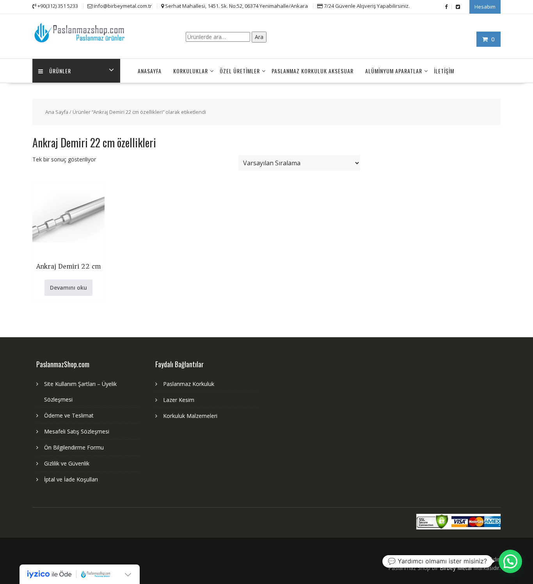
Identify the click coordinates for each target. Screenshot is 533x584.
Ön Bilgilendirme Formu (74, 447)
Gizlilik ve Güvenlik (66, 463)
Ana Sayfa (56, 111)
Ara (259, 37)
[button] (510, 561)
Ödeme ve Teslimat (69, 415)
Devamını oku (68, 287)
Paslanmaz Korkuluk (188, 384)
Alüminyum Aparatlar (393, 71)
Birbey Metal (456, 568)
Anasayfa (150, 71)
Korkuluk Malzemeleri (190, 415)
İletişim (444, 71)
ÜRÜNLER (60, 71)
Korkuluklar (190, 71)
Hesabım (485, 6)
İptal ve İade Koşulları (71, 479)
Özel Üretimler (240, 71)
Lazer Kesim (178, 399)
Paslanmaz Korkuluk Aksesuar (313, 71)
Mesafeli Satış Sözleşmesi (76, 431)
